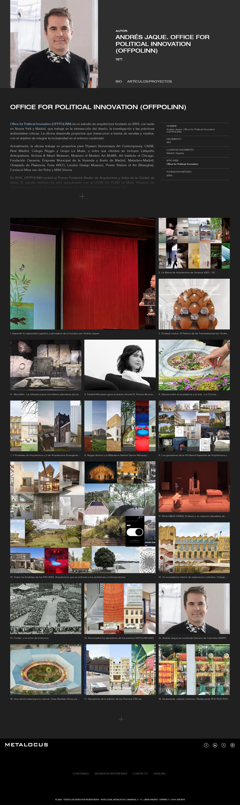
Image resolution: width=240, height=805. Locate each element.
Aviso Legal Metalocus (113, 800)
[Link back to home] (26, 745)
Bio (119, 81)
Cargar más (120, 719)
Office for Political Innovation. (183, 164)
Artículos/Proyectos (149, 81)
